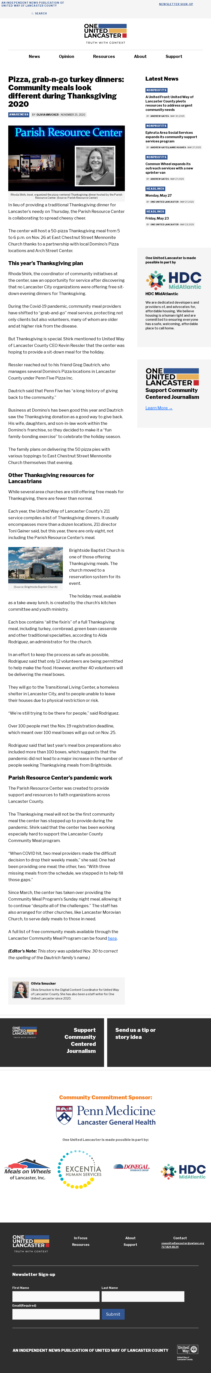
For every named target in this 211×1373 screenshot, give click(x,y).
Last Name (110, 1288)
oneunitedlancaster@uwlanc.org (182, 1243)
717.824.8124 (170, 1247)
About (140, 56)
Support (174, 56)
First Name (20, 1288)
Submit (113, 1314)
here (112, 938)
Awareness (18, 114)
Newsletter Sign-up (176, 4)
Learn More (159, 407)
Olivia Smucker (47, 114)
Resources (104, 56)
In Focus (80, 1238)
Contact (180, 1238)
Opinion (66, 56)
